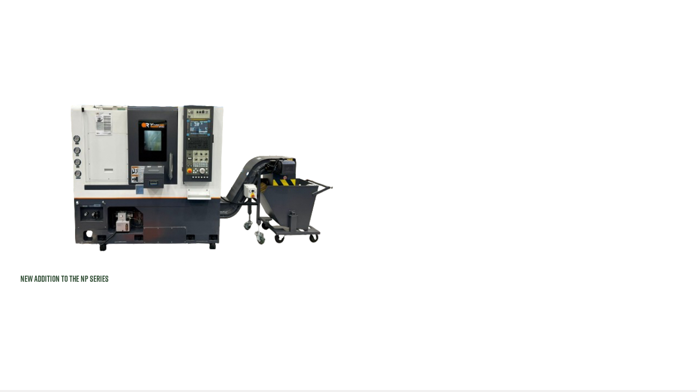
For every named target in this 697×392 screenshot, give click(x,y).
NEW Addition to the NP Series (64, 278)
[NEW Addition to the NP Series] (178, 151)
